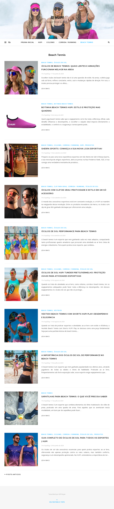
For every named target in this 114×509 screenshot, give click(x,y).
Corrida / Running (67, 42)
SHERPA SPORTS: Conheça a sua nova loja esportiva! (71, 149)
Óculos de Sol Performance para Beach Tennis (69, 231)
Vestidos (58, 310)
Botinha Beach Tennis (63, 104)
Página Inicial (27, 42)
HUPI (40, 42)
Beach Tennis (86, 42)
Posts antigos (13, 474)
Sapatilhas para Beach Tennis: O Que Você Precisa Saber (74, 397)
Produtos (89, 145)
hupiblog (47, 74)
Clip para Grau (60, 186)
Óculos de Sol (60, 62)
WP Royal (62, 494)
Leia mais (45, 89)
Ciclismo (50, 42)
